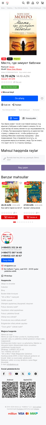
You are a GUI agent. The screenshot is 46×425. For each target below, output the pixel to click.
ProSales (20, 409)
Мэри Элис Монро (14, 69)
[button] (14, 222)
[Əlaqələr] (28, 3)
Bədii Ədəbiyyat (35, 8)
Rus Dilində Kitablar (21, 8)
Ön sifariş (19, 98)
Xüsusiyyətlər (31, 118)
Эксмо (11, 67)
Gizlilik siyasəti (6, 300)
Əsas (3, 8)
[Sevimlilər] (42, 98)
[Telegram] (29, 373)
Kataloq (9, 8)
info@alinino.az (10, 266)
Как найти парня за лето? (11, 208)
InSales (36, 409)
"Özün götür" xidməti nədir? (12, 327)
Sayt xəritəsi (37, 407)
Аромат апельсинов (32, 208)
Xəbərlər (4, 287)
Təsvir (15, 118)
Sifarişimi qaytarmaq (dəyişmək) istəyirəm (17, 304)
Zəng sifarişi (7, 260)
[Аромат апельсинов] (34, 192)
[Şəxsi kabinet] (32, 3)
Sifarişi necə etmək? (9, 317)
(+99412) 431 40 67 (11, 256)
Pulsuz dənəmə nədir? (9, 307)
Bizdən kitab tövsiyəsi (9, 294)
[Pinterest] (35, 373)
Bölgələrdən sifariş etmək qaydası (14, 323)
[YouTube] (16, 373)
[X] (22, 373)
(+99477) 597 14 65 (11, 252)
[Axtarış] (23, 3)
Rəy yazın (23, 167)
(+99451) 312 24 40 (11, 247)
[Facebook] (3, 373)
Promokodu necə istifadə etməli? (13, 320)
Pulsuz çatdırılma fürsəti (10, 313)
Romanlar (36, 110)
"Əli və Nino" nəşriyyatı (10, 297)
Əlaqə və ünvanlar (8, 284)
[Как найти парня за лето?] (11, 192)
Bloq (3, 290)
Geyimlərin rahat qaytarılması (12, 310)
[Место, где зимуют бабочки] (23, 33)
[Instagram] (10, 373)
